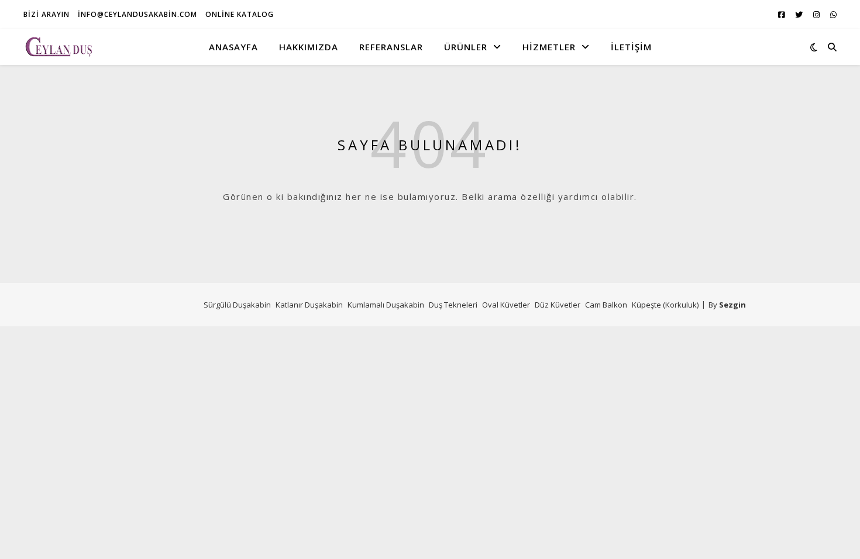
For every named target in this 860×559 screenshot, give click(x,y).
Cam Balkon (606, 304)
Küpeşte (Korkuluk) (665, 304)
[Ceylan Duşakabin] (58, 46)
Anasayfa (233, 47)
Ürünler (465, 47)
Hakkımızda (308, 47)
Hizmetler (549, 47)
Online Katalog (239, 14)
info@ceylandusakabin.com (137, 14)
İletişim (631, 47)
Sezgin (732, 304)
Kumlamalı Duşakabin (386, 304)
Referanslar (391, 47)
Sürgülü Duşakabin (237, 304)
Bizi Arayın (46, 14)
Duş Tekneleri (453, 304)
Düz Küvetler (557, 304)
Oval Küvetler (506, 304)
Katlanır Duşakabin (309, 304)
